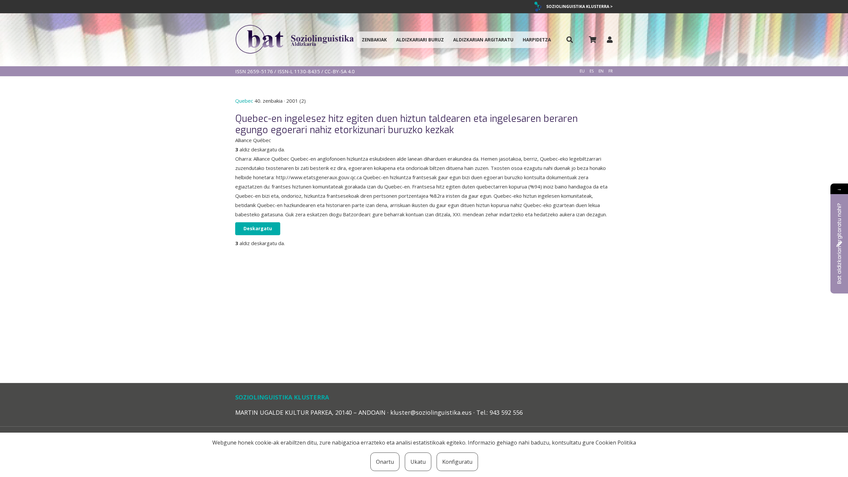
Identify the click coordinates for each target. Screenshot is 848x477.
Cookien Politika (616, 442)
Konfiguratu (457, 461)
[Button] (569, 40)
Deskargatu (257, 228)
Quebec (244, 100)
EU (582, 71)
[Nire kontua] (610, 39)
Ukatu (418, 461)
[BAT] (294, 40)
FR (611, 71)
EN (601, 71)
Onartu (385, 461)
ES (592, 71)
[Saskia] (592, 39)
